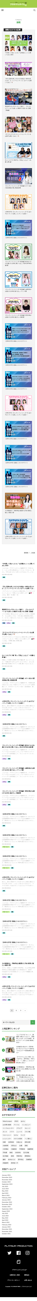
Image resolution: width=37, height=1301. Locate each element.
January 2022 (6, 1227)
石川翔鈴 (5, 1156)
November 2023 (7, 1179)
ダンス (5, 1131)
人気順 (33, 553)
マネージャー (6, 846)
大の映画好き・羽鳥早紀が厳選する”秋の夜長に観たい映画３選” (18, 511)
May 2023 (5, 1191)
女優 (20, 1145)
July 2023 (5, 1186)
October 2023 (6, 1182)
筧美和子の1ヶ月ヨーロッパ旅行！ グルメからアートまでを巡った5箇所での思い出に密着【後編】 (18, 108)
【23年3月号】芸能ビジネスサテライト (16, 365)
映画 (11, 1152)
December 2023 (7, 1177)
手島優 (5, 1152)
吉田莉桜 (11, 1142)
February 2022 (6, 1224)
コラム (8, 623)
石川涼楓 (26, 1152)
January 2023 (6, 1200)
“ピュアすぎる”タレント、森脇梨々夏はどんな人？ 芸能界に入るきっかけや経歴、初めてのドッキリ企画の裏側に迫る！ (25, 1038)
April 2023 (5, 1193)
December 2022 (7, 1202)
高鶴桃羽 (5, 1163)
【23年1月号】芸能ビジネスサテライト (16, 438)
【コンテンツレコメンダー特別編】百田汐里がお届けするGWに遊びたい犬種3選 (18, 316)
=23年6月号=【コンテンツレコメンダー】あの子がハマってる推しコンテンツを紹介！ (18, 212)
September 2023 (7, 1184)
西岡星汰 (27, 1156)
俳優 (4, 1142)
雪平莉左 (20, 1159)
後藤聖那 (30, 1149)
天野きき (14, 1145)
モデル (16, 1135)
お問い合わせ (28, 1280)
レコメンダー (7, 1138)
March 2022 (5, 1222)
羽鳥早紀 (19, 1156)
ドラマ (12, 1131)
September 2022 (7, 1209)
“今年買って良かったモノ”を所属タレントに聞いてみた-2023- (18, 53)
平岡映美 (22, 1149)
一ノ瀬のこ (28, 1138)
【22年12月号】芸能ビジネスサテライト (16, 462)
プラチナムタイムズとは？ (19, 1269)
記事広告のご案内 (15, 1275)
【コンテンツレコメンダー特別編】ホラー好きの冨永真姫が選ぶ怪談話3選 (18, 187)
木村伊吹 (18, 1152)
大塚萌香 (5, 1145)
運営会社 (26, 1275)
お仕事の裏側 (7, 1124)
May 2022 (5, 1218)
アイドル (16, 1124)
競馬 (12, 1156)
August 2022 (6, 1211)
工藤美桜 (14, 1149)
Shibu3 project (7, 1121)
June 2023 (5, 1188)
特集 (4, 623)
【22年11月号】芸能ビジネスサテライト (16, 486)
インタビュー (26, 1124)
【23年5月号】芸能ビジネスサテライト (16, 237)
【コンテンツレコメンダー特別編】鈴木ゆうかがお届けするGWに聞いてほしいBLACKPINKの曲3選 (18, 263)
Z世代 (16, 1121)
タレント (27, 1128)
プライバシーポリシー (13, 1280)
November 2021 (7, 1231)
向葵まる (19, 1142)
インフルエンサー (8, 1128)
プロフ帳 (27, 1131)
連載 (4, 577)
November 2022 (7, 1204)
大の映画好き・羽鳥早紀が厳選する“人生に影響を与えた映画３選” (25, 1069)
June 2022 (5, 1215)
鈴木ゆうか (11, 1159)
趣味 (4, 1159)
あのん (23, 1121)
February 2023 (6, 1197)
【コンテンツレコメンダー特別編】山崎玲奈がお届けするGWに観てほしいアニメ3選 (18, 290)
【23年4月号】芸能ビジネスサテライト (16, 341)
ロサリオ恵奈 (18, 1138)
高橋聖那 (29, 1159)
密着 (26, 1145)
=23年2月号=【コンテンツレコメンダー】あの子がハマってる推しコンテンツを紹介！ (18, 414)
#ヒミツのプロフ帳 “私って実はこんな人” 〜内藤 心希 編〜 (18, 161)
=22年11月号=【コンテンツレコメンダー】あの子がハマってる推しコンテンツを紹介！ (18, 537)
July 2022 (5, 1213)
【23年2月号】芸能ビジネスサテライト (16, 389)
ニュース (19, 1131)
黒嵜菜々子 (14, 1163)
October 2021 (6, 1233)
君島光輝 (27, 1142)
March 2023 (5, 1195)
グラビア (19, 1128)
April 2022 (5, 1220)
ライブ (23, 1135)
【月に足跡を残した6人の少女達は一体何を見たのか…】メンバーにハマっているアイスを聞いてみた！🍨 (18, 80)
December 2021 (7, 1229)
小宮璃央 (5, 1149)
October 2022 (6, 1206)
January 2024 (6, 1175)
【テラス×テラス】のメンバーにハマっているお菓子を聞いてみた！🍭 (18, 135)
